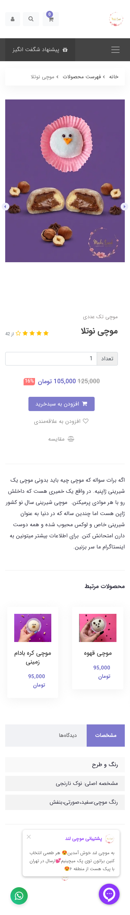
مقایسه (57, 439)
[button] (51, 19)
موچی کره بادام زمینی (32, 657)
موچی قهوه (98, 653)
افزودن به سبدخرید (58, 404)
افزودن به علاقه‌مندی (58, 421)
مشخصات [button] (105, 735)
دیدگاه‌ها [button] (68, 735)
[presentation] (124, 206)
